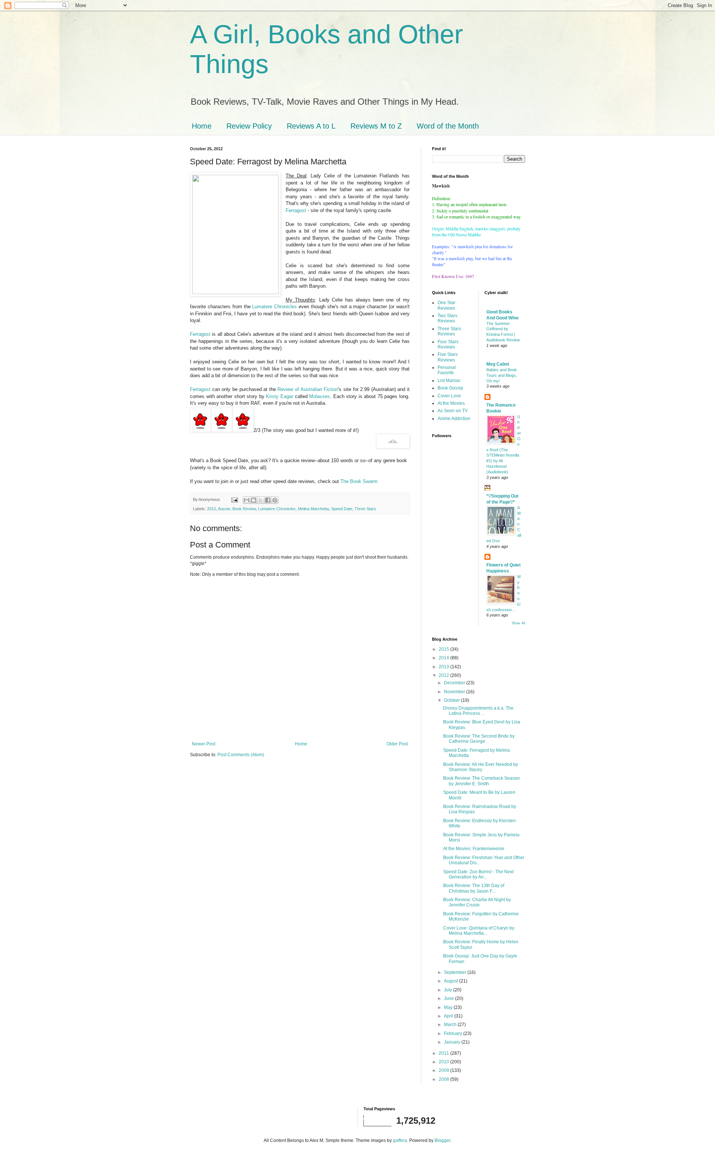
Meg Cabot (497, 364)
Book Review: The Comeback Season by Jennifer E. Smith (481, 781)
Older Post (397, 744)
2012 (211, 509)
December (455, 682)
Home (202, 126)
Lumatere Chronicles (274, 306)
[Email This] (246, 500)
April (449, 1016)
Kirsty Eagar (279, 396)
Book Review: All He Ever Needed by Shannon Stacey (480, 767)
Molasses (319, 396)
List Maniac (449, 380)
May (449, 1007)
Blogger (442, 1140)
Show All (518, 623)
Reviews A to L (311, 126)
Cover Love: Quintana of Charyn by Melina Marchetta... (478, 930)
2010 (444, 1061)
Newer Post (203, 744)
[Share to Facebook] (267, 500)
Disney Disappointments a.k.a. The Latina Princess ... (478, 711)
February (453, 1033)
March (451, 1024)
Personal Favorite (447, 370)
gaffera (400, 1140)
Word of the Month (448, 126)
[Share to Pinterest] (275, 500)
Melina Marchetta (313, 509)
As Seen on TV (453, 410)
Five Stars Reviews (448, 357)
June (449, 998)
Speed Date (341, 509)
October (452, 700)
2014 (444, 657)
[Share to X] (260, 500)
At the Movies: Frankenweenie (473, 848)
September (455, 972)
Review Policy (249, 126)
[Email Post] (234, 499)
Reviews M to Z (376, 126)
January (452, 1042)
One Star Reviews (446, 305)
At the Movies (451, 403)
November (455, 691)
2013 (444, 666)
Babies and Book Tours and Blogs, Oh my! (501, 375)
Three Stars (365, 509)
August (451, 981)
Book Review (244, 509)
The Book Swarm (359, 481)
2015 (444, 649)
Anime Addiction (454, 418)
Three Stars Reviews (449, 331)
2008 (444, 1079)
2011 (444, 1053)
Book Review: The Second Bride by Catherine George (479, 738)
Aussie (224, 509)
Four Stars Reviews (448, 344)
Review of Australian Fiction (307, 389)
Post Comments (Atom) (240, 754)
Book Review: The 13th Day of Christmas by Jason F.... (473, 888)
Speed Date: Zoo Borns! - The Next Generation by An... (478, 874)
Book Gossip (450, 388)
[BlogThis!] (253, 500)
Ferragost (296, 210)
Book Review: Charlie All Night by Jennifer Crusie (477, 902)
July (448, 990)
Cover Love (449, 395)
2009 (444, 1070)
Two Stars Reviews (447, 318)
